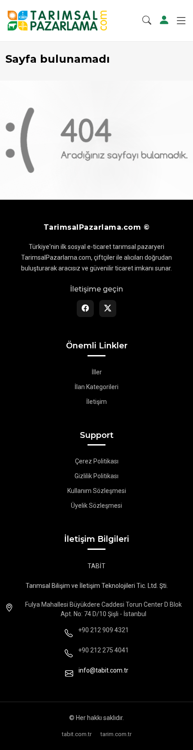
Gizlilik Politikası (96, 476)
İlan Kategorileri (96, 386)
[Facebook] (85, 308)
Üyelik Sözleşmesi (96, 505)
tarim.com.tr (116, 734)
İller (97, 372)
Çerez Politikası (96, 461)
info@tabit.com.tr (103, 670)
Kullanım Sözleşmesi (96, 490)
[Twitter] (107, 308)
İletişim (96, 401)
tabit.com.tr (77, 734)
